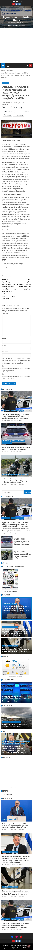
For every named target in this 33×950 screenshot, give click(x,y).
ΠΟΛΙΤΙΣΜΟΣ (6, 717)
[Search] (27, 65)
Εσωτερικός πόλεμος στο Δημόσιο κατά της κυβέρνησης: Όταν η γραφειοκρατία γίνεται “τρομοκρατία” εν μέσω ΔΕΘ (15, 649)
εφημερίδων (14, 591)
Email (4, 345)
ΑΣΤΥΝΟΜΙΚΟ (6, 410)
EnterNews (17, 948)
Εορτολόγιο (13, 787)
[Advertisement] (16, 45)
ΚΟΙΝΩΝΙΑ (5, 83)
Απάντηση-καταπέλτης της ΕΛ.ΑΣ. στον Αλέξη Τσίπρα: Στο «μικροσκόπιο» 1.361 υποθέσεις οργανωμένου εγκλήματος (15, 416)
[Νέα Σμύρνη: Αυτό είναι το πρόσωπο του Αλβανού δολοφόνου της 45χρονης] (16, 434)
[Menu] (7, 65)
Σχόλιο (5, 313)
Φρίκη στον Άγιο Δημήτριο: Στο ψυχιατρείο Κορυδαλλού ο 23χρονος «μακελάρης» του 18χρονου (14, 481)
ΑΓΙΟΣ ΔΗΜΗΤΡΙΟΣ (7, 474)
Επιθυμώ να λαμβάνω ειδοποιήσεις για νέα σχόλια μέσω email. (16, 370)
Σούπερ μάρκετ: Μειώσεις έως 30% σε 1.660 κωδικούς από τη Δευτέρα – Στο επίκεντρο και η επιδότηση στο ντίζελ (16, 608)
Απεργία (8, 275)
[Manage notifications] (28, 946)
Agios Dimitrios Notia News (16, 18)
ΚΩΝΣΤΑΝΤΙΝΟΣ (8, 103)
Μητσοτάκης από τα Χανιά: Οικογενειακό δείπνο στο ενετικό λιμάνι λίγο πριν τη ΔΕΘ (15, 699)
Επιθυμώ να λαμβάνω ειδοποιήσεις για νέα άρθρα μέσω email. (16, 378)
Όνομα (4, 339)
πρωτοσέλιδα (7, 591)
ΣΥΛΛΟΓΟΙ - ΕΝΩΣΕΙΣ (15, 717)
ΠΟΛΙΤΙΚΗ (20, 410)
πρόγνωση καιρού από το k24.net (15, 676)
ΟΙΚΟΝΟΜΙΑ (7, 603)
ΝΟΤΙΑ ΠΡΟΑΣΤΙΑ (7, 443)
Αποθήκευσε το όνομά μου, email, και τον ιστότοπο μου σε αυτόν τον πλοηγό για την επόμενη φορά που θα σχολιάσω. (16, 360)
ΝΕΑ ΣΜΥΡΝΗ (21, 440)
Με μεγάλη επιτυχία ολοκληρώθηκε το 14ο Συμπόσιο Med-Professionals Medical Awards (15, 751)
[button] (7, 65)
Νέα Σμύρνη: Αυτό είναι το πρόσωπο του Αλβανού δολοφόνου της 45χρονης (21, 543)
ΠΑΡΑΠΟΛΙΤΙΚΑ (6, 627)
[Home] (3, 66)
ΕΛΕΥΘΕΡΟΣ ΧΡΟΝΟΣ (8, 743)
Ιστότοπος (5, 352)
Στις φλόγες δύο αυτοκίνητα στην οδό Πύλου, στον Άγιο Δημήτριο (24, 284)
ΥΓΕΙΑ (16, 745)
